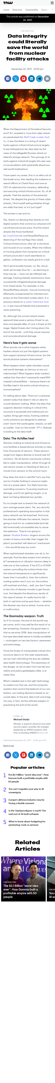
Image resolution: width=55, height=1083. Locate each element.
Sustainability (31, 9)
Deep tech (17, 9)
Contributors (27, 31)
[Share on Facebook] (7, 755)
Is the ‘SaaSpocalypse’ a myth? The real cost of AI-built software (27, 812)
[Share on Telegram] (39, 755)
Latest (6, 9)
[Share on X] (15, 755)
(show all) (43, 732)
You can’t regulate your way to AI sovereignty (26, 790)
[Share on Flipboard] (23, 755)
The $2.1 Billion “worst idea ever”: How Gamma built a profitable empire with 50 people (28, 778)
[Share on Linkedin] (31, 755)
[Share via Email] (47, 755)
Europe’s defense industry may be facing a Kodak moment (26, 801)
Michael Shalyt (21, 719)
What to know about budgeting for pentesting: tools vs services (27, 823)
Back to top (8, 745)
